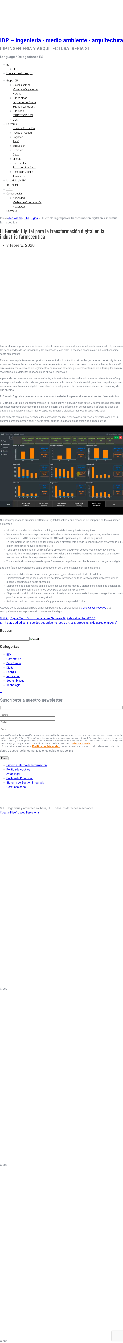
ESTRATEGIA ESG (23, 115)
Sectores (11, 124)
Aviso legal (13, 774)
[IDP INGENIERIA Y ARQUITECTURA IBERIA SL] (8, 15)
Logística (18, 137)
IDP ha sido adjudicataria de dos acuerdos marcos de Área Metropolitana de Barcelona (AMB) (58, 622)
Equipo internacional (24, 106)
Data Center (19, 163)
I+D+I (9, 189)
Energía (17, 158)
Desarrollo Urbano (23, 171)
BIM (26, 218)
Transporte (19, 176)
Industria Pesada (22, 132)
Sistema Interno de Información (26, 765)
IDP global (18, 111)
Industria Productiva (24, 128)
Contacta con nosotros (93, 607)
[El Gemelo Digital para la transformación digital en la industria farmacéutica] (61, 339)
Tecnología (13, 685)
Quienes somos (21, 84)
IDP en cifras (20, 97)
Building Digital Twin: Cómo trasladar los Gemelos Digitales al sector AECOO (47, 618)
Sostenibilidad (15, 680)
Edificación (19, 145)
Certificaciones (16, 787)
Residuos (18, 150)
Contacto (11, 211)
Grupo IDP (12, 80)
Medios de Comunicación (27, 202)
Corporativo (13, 659)
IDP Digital (12, 184)
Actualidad (19, 197)
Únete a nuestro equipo (19, 73)
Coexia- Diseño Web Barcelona (19, 812)
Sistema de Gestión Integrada (25, 782)
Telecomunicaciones (24, 167)
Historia (17, 93)
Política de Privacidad (81, 743)
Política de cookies (18, 769)
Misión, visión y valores (25, 89)
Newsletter (19, 206)
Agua (16, 154)
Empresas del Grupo (24, 102)
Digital (34, 218)
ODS (15, 119)
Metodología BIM (16, 180)
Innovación (13, 676)
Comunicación (14, 193)
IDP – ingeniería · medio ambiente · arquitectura (61, 40)
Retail (16, 141)
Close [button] (3, 988)
